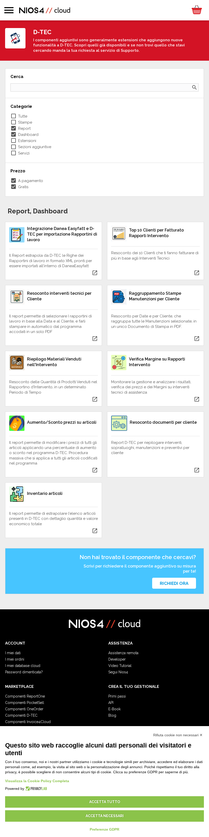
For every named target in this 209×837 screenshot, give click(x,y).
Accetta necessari (105, 816)
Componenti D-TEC (21, 715)
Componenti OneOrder (24, 709)
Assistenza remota (123, 653)
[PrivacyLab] (35, 788)
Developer (117, 659)
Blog (112, 715)
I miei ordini (14, 659)
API (110, 703)
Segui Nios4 (118, 672)
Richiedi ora (174, 583)
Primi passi (117, 696)
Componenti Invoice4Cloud (28, 722)
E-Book (114, 709)
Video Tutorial (120, 666)
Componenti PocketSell (24, 703)
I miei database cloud (22, 666)
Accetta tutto (104, 802)
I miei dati (13, 653)
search (194, 87)
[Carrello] (196, 10)
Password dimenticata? (24, 672)
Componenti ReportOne (25, 696)
